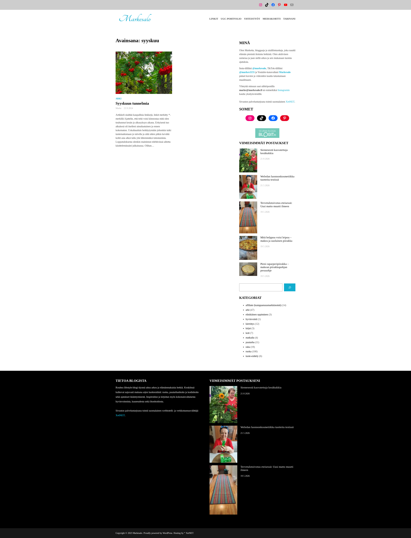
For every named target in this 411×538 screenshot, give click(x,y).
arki (118, 98)
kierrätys (250, 323)
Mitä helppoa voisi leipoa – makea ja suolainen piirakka (276, 239)
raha (248, 347)
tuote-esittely (252, 356)
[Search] (289, 287)
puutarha (250, 342)
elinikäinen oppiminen (257, 314)
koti (247, 333)
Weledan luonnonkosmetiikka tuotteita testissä (277, 178)
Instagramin (284, 90)
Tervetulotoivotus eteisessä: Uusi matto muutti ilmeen (276, 204)
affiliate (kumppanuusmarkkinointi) (263, 305)
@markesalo (259, 68)
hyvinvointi (251, 319)
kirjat (248, 328)
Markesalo (134, 19)
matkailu (250, 337)
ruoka (248, 351)
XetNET (290, 101)
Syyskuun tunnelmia (132, 103)
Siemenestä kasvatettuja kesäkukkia (274, 151)
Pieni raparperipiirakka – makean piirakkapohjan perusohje (274, 267)
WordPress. (168, 533)
